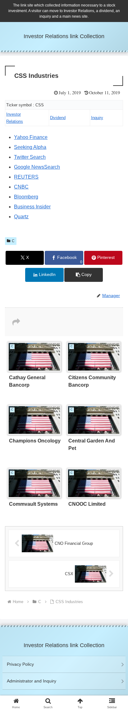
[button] (83, 275)
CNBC (21, 186)
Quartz (21, 216)
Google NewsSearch (37, 167)
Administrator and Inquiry (31, 680)
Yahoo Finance (31, 137)
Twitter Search (30, 157)
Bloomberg (26, 196)
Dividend (58, 117)
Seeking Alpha (30, 147)
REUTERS (26, 177)
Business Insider (32, 206)
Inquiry (97, 117)
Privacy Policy (20, 664)
